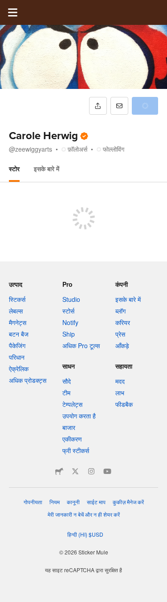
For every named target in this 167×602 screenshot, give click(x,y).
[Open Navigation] (12, 12)
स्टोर (14, 168)
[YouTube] (107, 471)
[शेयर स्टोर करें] (98, 106)
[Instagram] (91, 471)
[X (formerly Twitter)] (75, 471)
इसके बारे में (46, 168)
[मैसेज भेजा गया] (119, 106)
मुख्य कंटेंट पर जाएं (6, 6)
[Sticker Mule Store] (59, 471)
